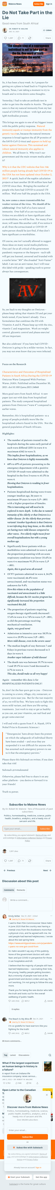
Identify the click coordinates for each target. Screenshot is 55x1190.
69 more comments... (12, 1041)
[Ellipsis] (51, 916)
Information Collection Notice (29, 838)
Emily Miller (14, 916)
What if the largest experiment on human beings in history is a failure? (20, 1066)
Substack (13, 1184)
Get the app (41, 1177)
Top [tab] (5, 1055)
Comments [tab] (9, 890)
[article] (27, 1073)
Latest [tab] (13, 1055)
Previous (11, 870)
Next (45, 870)
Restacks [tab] (21, 890)
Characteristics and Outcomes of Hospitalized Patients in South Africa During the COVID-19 (27, 374)
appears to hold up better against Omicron (26, 143)
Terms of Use (41, 835)
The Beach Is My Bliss (18, 1018)
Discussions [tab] (24, 1055)
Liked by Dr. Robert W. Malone (23, 919)
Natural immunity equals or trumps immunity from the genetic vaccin (27, 130)
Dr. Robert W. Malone (18, 29)
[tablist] (14, 890)
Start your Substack (20, 1177)
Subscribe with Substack (29, 1147)
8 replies (15, 1009)
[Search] (50, 1055)
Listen (49, 30)
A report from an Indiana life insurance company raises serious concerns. (18, 1075)
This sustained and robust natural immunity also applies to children (25, 149)
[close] (47, 1095)
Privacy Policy (32, 1159)
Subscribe (38, 4)
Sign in (49, 4)
